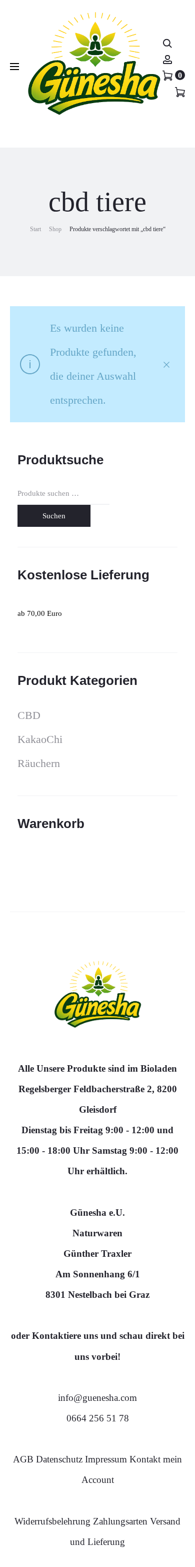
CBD (29, 715)
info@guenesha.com (97, 1397)
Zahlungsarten (120, 1521)
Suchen (54, 516)
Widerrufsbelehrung (53, 1521)
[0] (167, 75)
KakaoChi (40, 739)
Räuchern (39, 763)
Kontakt (145, 1459)
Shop (55, 229)
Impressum (106, 1459)
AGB (24, 1459)
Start (35, 229)
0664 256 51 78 (97, 1418)
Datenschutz (60, 1459)
